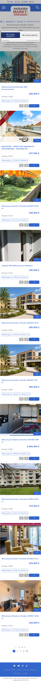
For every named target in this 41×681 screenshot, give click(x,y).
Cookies (25, 673)
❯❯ (27, 651)
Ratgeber (7, 670)
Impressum (33, 670)
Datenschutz (17, 673)
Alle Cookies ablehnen (30, 35)
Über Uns (26, 670)
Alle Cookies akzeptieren (10, 35)
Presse (13, 670)
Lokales (19, 670)
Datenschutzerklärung (33, 40)
